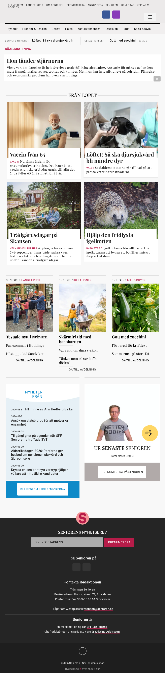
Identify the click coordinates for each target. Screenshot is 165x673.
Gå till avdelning (29, 360)
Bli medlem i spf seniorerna (42, 489)
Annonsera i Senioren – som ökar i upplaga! (118, 5)
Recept (56, 28)
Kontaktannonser (88, 28)
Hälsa (69, 28)
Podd (126, 28)
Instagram (116, 14)
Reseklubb (111, 28)
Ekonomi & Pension (34, 28)
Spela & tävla (142, 28)
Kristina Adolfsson (107, 631)
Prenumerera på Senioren (122, 472)
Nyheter (12, 28)
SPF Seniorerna (97, 626)
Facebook (106, 14)
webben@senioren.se (98, 608)
